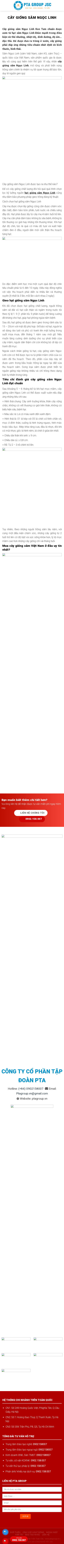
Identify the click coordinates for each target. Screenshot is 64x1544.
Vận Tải (19, 1535)
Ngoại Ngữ (51, 1532)
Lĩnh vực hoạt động (33, 1532)
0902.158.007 (19, 1539)
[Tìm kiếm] (60, 5)
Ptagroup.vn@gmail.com (32, 1093)
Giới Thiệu (15, 1532)
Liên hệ (46, 1535)
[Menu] (4, 5)
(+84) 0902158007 (31, 1088)
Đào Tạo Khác (32, 1535)
